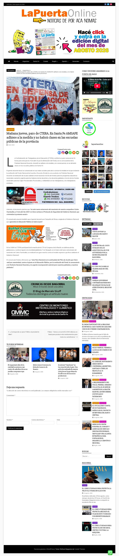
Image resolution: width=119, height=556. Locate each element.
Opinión (64, 61)
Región (54, 61)
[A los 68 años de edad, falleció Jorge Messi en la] (85, 177)
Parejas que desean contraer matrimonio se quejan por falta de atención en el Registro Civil (102, 285)
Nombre (10, 420)
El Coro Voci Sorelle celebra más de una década (100, 268)
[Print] (73, 152)
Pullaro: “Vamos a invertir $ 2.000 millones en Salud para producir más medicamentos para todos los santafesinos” (62, 334)
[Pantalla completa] (110, 93)
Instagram (111, 4)
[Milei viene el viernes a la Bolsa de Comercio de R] (101, 153)
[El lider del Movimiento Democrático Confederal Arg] (109, 161)
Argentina (25, 61)
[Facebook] (59, 152)
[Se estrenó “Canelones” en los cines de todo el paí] (85, 169)
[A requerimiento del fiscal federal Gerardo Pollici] (93, 169)
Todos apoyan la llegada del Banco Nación (100, 234)
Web (58, 420)
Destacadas (87, 298)
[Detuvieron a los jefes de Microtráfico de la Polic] (85, 153)
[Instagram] (63, 152)
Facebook (105, 4)
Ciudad (45, 61)
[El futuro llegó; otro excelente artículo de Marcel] (85, 161)
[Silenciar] (107, 93)
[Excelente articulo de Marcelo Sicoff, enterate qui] (109, 169)
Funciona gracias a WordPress (44, 549)
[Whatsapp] (70, 152)
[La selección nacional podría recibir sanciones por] (85, 184)
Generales (75, 61)
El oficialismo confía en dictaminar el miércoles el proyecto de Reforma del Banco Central (101, 410)
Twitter (108, 4)
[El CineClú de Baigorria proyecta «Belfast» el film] (101, 177)
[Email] (77, 152)
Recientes (98, 224)
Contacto (86, 61)
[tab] (87, 224)
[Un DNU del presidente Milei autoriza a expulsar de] (93, 184)
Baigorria (86, 463)
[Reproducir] (84, 93)
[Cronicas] (105, 105)
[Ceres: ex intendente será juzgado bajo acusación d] (93, 161)
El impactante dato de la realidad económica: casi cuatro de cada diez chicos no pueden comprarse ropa (18, 368)
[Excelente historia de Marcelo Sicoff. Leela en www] (93, 153)
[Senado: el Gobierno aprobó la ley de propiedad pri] (93, 177)
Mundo (16, 61)
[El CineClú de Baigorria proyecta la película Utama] (101, 161)
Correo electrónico (38, 420)
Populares (87, 224)
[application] (97, 86)
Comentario (11, 395)
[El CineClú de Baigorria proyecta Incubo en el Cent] (109, 184)
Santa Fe (36, 61)
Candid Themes (79, 549)
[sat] (41, 321)
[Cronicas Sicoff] (41, 300)
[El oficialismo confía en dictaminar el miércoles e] (101, 169)
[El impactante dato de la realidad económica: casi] (109, 153)
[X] (66, 152)
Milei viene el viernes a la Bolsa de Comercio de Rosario (42, 367)
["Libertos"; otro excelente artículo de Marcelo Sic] (101, 184)
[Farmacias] (89, 129)
